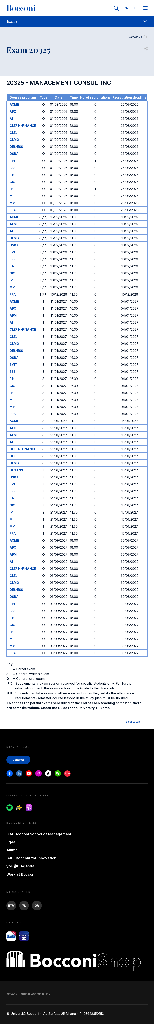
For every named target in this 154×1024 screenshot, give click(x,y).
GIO (12, 182)
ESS (12, 168)
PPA (13, 210)
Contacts (18, 759)
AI (11, 119)
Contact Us (135, 36)
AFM (13, 224)
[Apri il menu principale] (145, 8)
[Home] (21, 8)
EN (126, 8)
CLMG (14, 140)
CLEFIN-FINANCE (23, 126)
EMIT (13, 161)
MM (12, 203)
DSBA (14, 154)
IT (135, 8)
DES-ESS (16, 147)
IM (11, 189)
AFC (13, 111)
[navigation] (77, 21)
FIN (12, 175)
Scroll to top (133, 721)
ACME (14, 104)
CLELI (14, 133)
